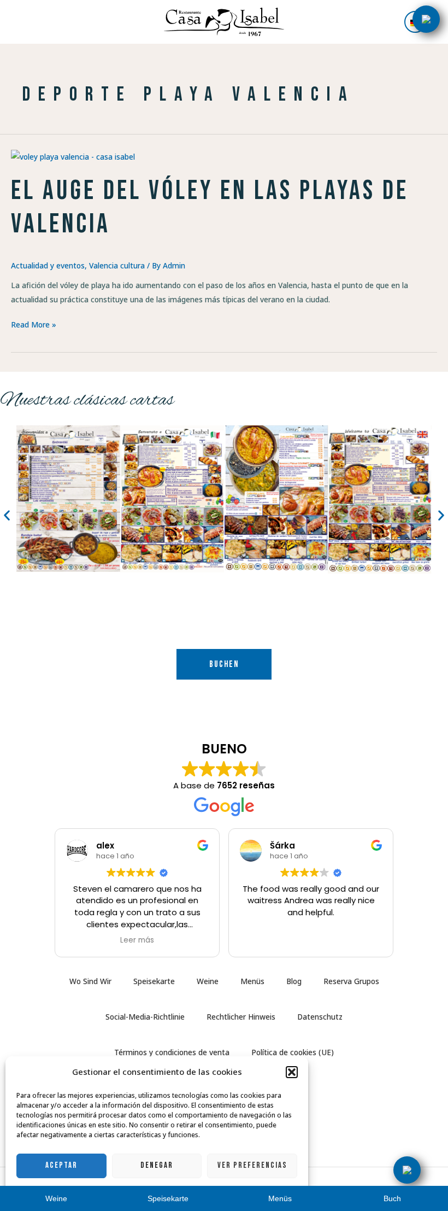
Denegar (156, 1165)
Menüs (252, 981)
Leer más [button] (137, 940)
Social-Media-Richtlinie (145, 1016)
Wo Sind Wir (90, 981)
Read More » (33, 324)
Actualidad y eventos (48, 265)
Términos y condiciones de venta (171, 1052)
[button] (291, 1072)
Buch (392, 1199)
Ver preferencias (252, 1165)
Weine (208, 981)
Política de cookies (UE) (292, 1052)
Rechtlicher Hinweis (241, 1016)
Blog (294, 981)
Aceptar (61, 1165)
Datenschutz (320, 1016)
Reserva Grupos (351, 981)
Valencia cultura (117, 265)
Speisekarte (154, 981)
